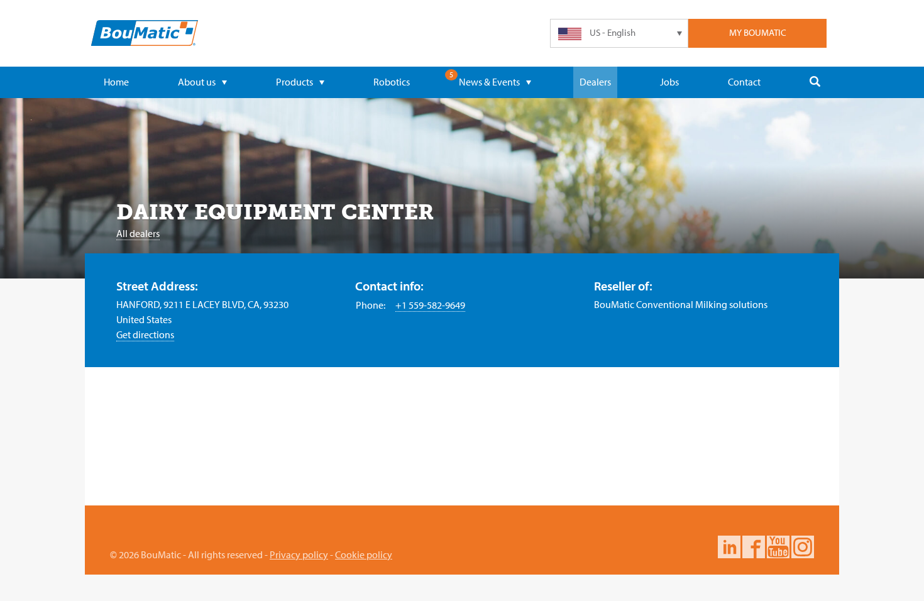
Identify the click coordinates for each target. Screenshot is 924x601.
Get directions (145, 334)
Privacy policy (299, 554)
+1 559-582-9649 (430, 305)
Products (294, 81)
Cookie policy (363, 554)
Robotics (391, 81)
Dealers (595, 81)
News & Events (489, 81)
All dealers (138, 233)
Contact (744, 81)
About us (197, 81)
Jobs (669, 81)
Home (116, 81)
